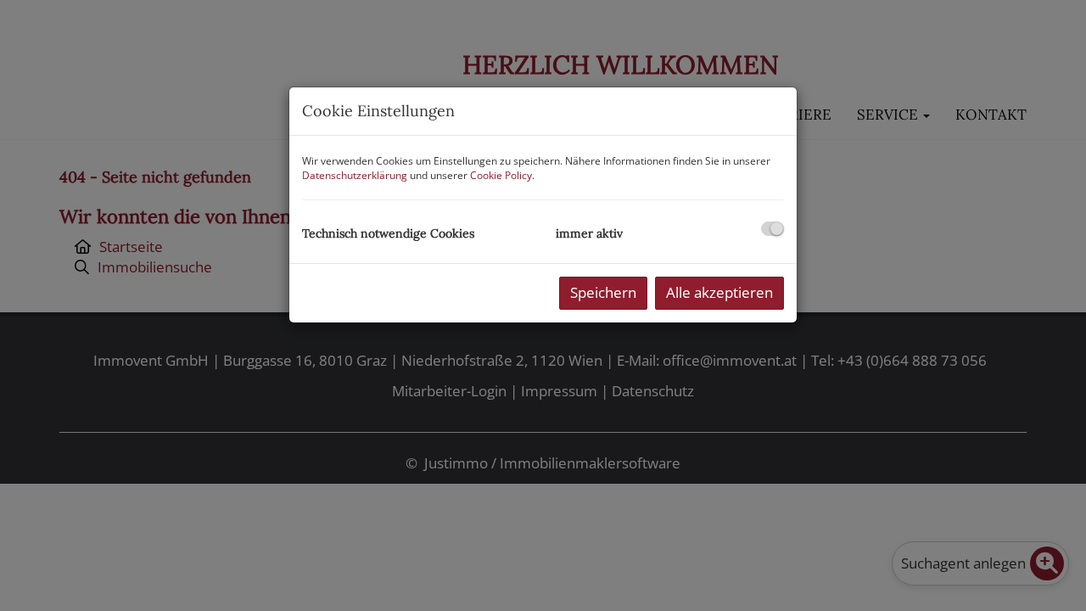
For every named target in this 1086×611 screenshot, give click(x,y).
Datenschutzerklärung (354, 175)
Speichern (603, 292)
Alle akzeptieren (719, 292)
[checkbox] (772, 228)
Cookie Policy (501, 175)
